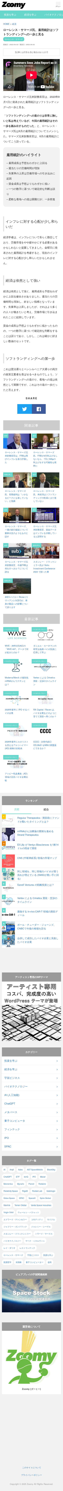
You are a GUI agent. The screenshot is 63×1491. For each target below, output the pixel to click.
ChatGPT (9, 1103)
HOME (6, 23)
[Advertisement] (31, 957)
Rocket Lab (37, 1190)
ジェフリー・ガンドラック (15, 1226)
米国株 (18, 1262)
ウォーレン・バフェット (28, 1212)
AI (4, 1169)
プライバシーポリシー (31, 1474)
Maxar (43, 1176)
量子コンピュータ (14, 1120)
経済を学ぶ (30, 14)
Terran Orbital (20, 1205)
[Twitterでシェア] (24, 408)
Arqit (12, 1169)
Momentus (8, 1183)
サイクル (51, 1219)
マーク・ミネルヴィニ (35, 1240)
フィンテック (12, 1129)
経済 (14, 23)
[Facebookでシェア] (38, 408)
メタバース (10, 1112)
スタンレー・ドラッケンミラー (17, 1233)
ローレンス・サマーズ (14, 39)
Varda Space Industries (41, 1205)
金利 (50, 1262)
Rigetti (25, 1190)
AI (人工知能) (11, 1095)
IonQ (26, 1176)
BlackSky (51, 1169)
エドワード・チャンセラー (15, 1219)
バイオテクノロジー (16, 1086)
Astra (20, 1169)
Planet (31, 1183)
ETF (18, 1176)
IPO (6, 1138)
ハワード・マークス (43, 1233)
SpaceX (32, 1198)
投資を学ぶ (10, 14)
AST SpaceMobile (35, 1169)
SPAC (7, 1146)
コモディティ (37, 1219)
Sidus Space (9, 1198)
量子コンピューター (34, 1262)
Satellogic (51, 1190)
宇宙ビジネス (12, 1078)
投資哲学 (7, 1262)
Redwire (42, 1183)
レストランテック (27, 1247)
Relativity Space (11, 1190)
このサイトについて (31, 1467)
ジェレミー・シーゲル (41, 1226)
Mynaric (20, 1183)
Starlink (7, 1205)
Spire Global (45, 1198)
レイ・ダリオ (9, 1247)
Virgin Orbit (8, 1212)
